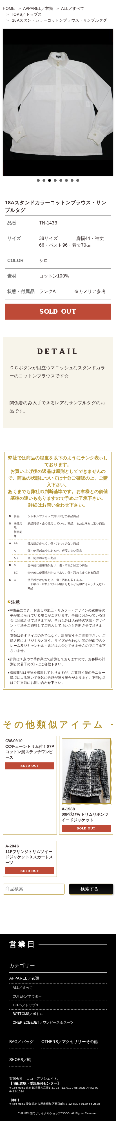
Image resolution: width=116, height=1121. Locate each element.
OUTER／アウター (27, 996)
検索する (90, 888)
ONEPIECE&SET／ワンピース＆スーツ (43, 1022)
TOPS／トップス (26, 14)
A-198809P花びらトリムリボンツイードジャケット (85, 814)
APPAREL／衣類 (38, 8)
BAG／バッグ (21, 1041)
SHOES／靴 (20, 1059)
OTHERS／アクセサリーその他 (69, 1041)
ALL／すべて (72, 8)
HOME (9, 8)
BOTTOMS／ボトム (28, 1014)
